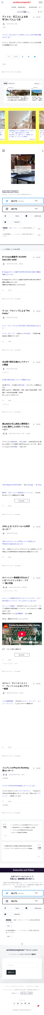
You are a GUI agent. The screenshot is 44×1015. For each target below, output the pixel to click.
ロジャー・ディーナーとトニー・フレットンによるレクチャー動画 (15, 686)
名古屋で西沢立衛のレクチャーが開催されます (16, 380)
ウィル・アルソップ (8, 333)
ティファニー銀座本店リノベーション (21, 492)
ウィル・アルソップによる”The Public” (16, 312)
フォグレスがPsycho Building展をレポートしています (18, 786)
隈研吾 (4, 492)
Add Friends (38, 216)
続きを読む (22, 501)
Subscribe (17, 222)
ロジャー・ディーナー (29, 701)
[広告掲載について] (37, 151)
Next (41, 142)
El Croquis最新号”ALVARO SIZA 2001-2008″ (14, 258)
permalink (19, 71)
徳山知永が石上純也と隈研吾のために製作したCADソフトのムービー (15, 426)
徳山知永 (14, 442)
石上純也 (23, 442)
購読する (11, 972)
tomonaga (30, 485)
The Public (27, 333)
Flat (9, 385)
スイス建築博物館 (7, 701)
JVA (3, 549)
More (39, 228)
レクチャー (6, 372)
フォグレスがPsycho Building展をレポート (15, 769)
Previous (38, 142)
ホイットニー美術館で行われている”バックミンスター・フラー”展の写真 (15, 580)
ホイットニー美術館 (8, 606)
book (21, 264)
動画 (16, 447)
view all (37, 83)
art (22, 433)
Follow (36, 200)
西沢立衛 (21, 385)
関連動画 (20, 613)
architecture (11, 24)
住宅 (4, 27)
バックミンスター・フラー (10, 591)
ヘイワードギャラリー (24, 791)
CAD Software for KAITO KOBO (11, 485)
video (28, 433)
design (24, 587)
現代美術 (5, 778)
